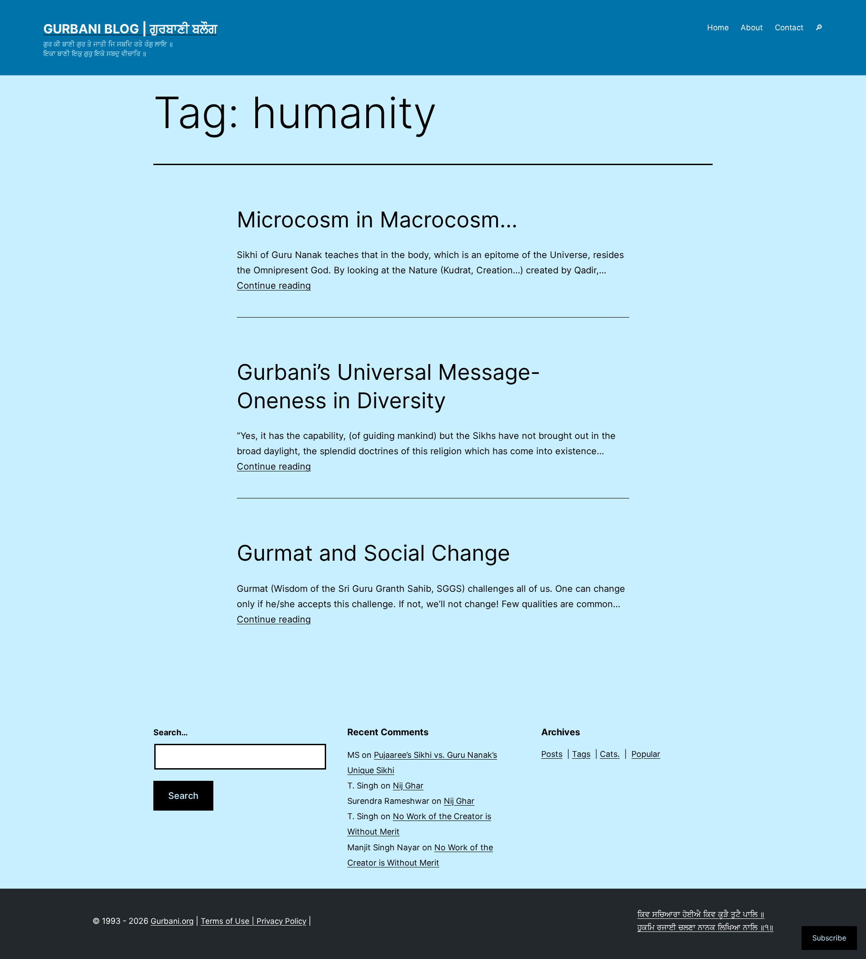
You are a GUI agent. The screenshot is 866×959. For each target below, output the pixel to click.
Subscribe (829, 937)
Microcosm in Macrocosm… (377, 219)
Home (718, 27)
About (752, 27)
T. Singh (362, 785)
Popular (645, 754)
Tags (581, 754)
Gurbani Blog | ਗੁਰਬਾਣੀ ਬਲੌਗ (130, 29)
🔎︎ (819, 27)
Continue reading (274, 285)
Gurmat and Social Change (373, 552)
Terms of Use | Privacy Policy (253, 921)
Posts (551, 754)
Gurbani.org (172, 921)
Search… (170, 732)
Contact (789, 27)
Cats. (610, 754)
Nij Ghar (408, 785)
